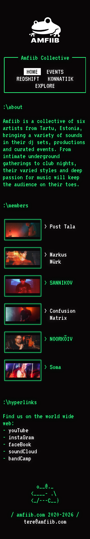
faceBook (20, 444)
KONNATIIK (60, 78)
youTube (18, 430)
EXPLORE (45, 85)
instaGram (21, 437)
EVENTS (55, 71)
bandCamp (20, 458)
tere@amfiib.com (45, 521)
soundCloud (23, 451)
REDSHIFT (28, 78)
